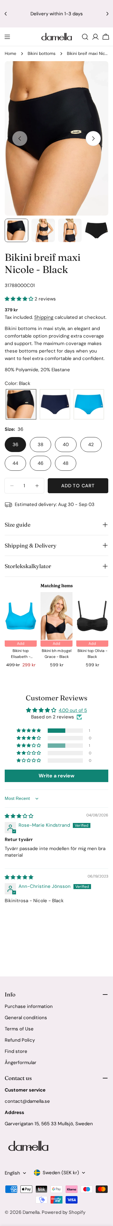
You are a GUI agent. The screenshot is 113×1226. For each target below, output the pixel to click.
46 (40, 463)
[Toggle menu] (7, 37)
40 (66, 444)
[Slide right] (93, 138)
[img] (19, 816)
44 (15, 463)
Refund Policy (20, 1040)
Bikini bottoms (42, 53)
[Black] (21, 405)
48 (65, 463)
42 (91, 444)
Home (10, 53)
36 (15, 444)
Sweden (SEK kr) (61, 1173)
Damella (31, 1212)
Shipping (43, 317)
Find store (16, 1051)
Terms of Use (19, 1029)
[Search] (85, 37)
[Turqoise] (89, 405)
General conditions (26, 1017)
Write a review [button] (56, 775)
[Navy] (55, 405)
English (12, 1173)
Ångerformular (20, 1062)
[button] (20, 299)
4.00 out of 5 (73, 710)
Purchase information (29, 1006)
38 (40, 444)
